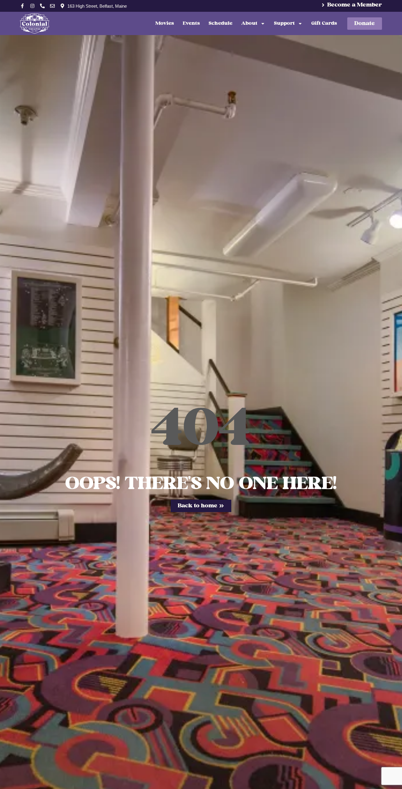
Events (191, 23)
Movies (164, 23)
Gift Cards (324, 23)
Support (284, 23)
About (249, 23)
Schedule (220, 23)
